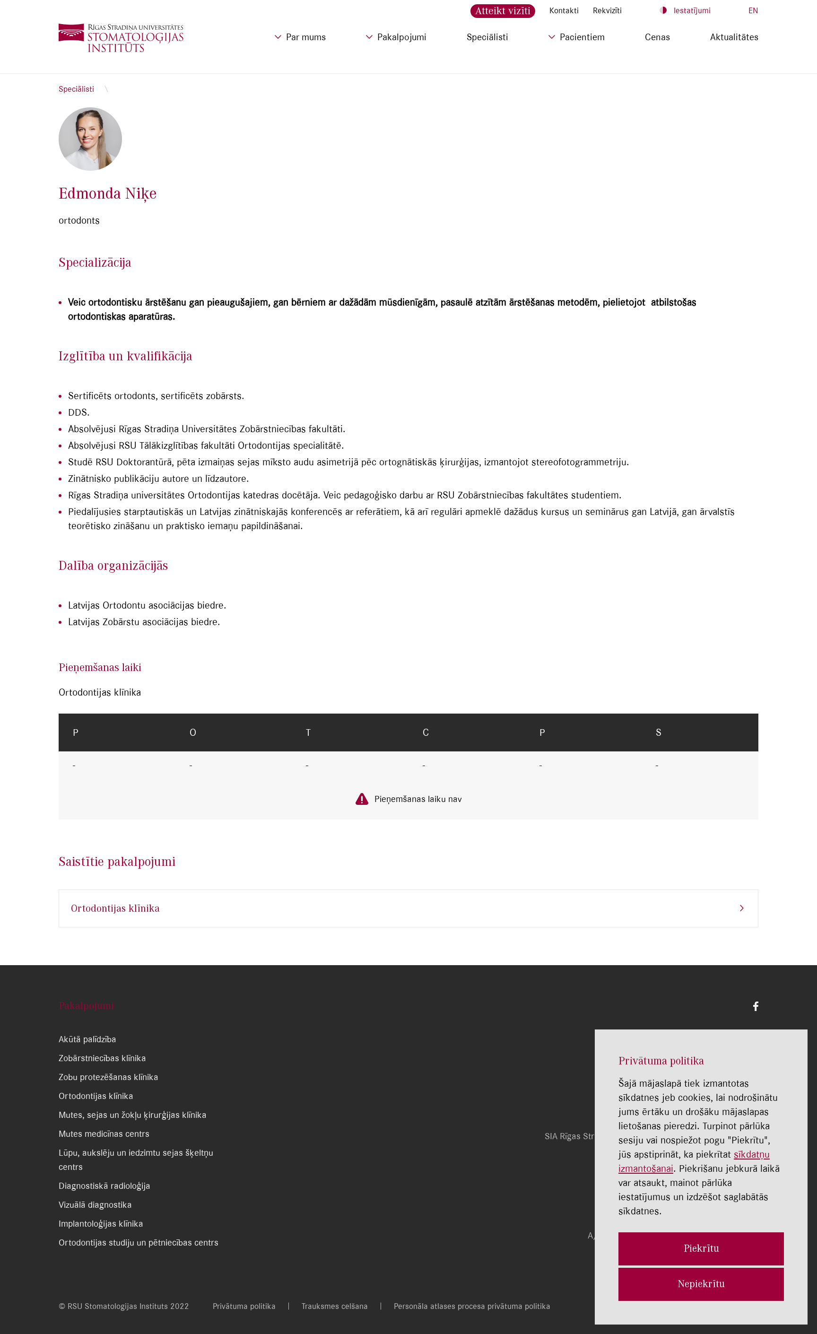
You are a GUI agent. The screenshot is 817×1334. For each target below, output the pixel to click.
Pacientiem (582, 37)
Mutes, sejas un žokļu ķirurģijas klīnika (133, 1114)
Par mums (306, 37)
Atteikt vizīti (502, 11)
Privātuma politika (244, 1306)
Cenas (657, 37)
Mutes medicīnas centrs (104, 1133)
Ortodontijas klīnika (115, 908)
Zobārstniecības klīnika (102, 1058)
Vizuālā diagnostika (95, 1204)
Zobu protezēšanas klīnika (108, 1077)
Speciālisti (487, 37)
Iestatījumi (692, 10)
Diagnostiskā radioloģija (104, 1185)
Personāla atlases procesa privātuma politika (472, 1306)
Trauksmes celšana (335, 1306)
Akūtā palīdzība (87, 1039)
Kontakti (564, 10)
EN (753, 10)
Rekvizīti (607, 10)
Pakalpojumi (401, 37)
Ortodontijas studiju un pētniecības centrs (138, 1242)
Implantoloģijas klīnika (101, 1223)
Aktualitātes (734, 37)
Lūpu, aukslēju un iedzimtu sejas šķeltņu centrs (136, 1159)
